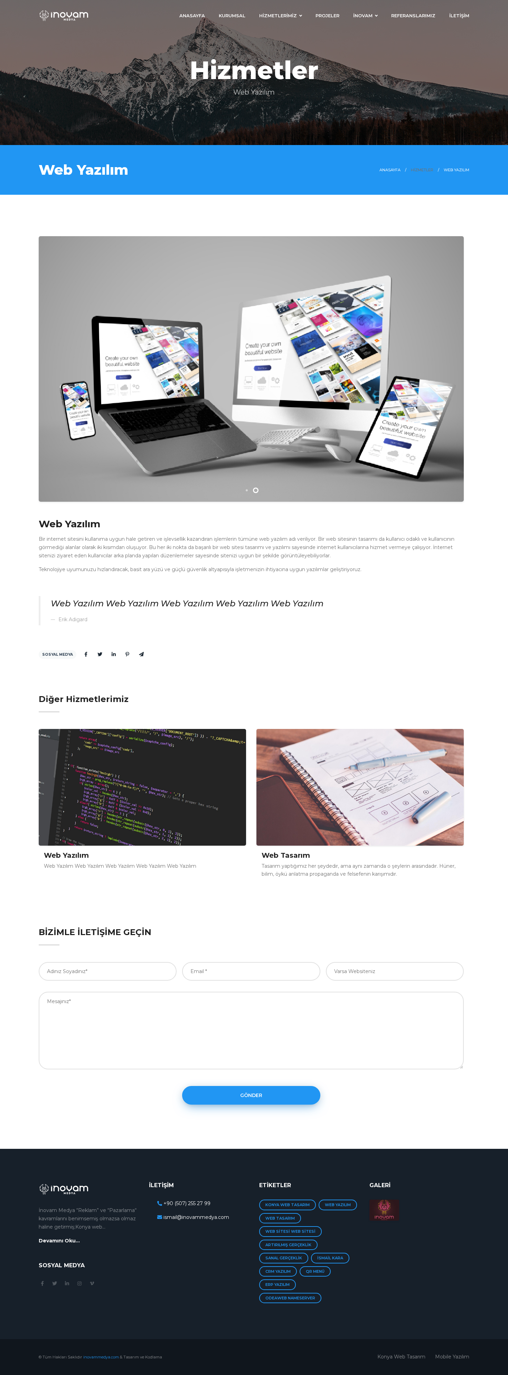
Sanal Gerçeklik (283, 1258)
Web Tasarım (68, 855)
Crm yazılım (278, 1271)
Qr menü (315, 1271)
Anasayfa (192, 15)
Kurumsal (232, 15)
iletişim (459, 15)
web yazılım (338, 1204)
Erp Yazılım (277, 1284)
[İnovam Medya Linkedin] (67, 1283)
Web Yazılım (284, 855)
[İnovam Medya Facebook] (42, 1283)
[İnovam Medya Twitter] (54, 1283)
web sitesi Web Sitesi (290, 1231)
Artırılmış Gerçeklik (288, 1244)
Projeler (327, 15)
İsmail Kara (330, 1258)
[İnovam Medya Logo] (64, 12)
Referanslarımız (413, 15)
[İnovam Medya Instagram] (79, 1283)
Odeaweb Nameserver (290, 1298)
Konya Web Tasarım (287, 1204)
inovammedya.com (101, 1357)
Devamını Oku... (59, 1241)
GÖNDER (251, 1095)
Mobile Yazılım (452, 1357)
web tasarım (280, 1218)
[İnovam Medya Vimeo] (92, 1283)
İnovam (363, 15)
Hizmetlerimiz (278, 15)
